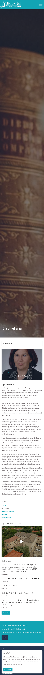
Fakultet (5, 501)
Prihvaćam (7, 669)
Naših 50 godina (6, 517)
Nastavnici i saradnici (8, 511)
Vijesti (7, 613)
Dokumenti (5, 514)
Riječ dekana (5, 508)
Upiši (4, 637)
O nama (4, 505)
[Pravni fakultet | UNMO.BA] (10, 5)
